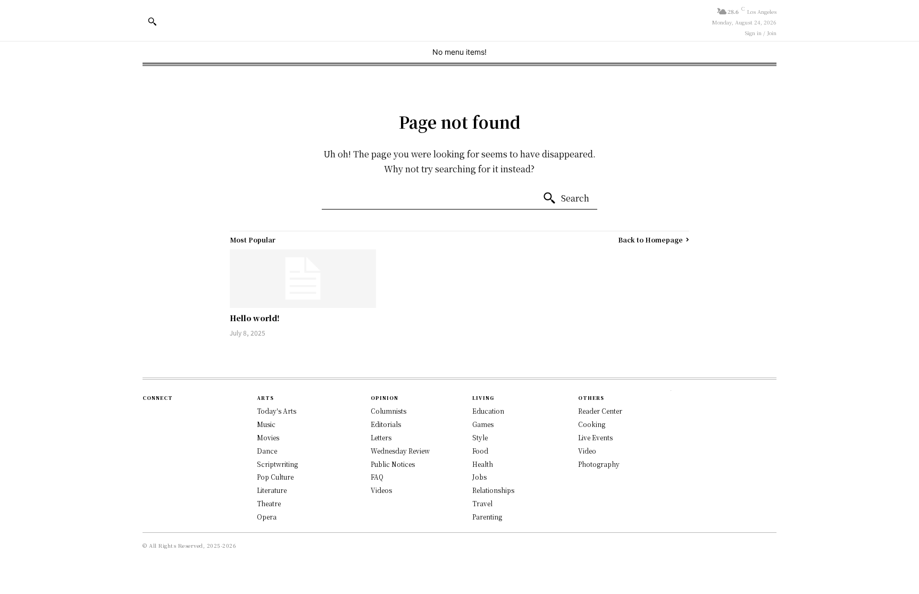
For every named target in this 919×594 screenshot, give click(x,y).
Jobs (479, 476)
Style (480, 437)
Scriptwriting (277, 463)
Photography (599, 463)
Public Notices (393, 463)
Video (587, 450)
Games (483, 424)
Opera (267, 516)
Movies (268, 437)
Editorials (386, 424)
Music (266, 424)
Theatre (269, 503)
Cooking (591, 424)
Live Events (595, 437)
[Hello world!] (303, 278)
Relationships (493, 490)
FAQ (377, 476)
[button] (152, 21)
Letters (381, 437)
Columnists (388, 410)
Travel (482, 503)
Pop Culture (275, 476)
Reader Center (600, 410)
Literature (272, 490)
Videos (381, 490)
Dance (267, 450)
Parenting (487, 516)
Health (482, 463)
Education (488, 410)
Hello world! (255, 318)
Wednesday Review (400, 450)
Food (480, 450)
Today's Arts (276, 410)
